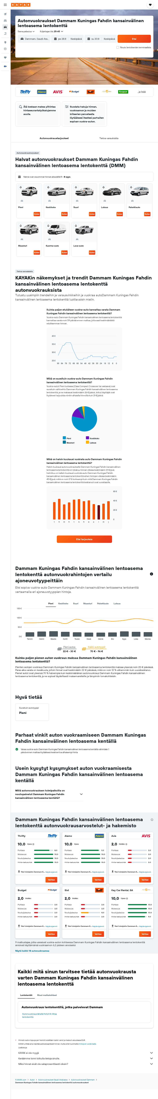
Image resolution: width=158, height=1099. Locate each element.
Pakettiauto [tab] (103, 603)
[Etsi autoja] (5, 27)
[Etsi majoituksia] (5, 21)
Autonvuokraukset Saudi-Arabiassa (52, 1080)
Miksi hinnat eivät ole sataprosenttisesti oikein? (43, 1063)
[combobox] (26, 31)
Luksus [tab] (117, 603)
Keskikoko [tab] (63, 603)
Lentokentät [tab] (26, 995)
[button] (5, 4)
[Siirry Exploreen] (5, 42)
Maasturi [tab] (87, 603)
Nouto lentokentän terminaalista (135, 47)
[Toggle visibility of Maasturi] (68, 442)
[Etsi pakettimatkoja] (5, 33)
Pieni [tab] (50, 603)
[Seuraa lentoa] (5, 49)
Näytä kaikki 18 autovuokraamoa (32, 950)
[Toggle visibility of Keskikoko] (92, 438)
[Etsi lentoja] (5, 14)
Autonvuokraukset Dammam (83, 1080)
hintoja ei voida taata (87, 1044)
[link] (84, 539)
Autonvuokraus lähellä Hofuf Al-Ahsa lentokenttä (39, 1015)
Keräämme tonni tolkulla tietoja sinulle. (39, 1058)
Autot (32, 1080)
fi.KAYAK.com (20, 1080)
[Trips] (5, 57)
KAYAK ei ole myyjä (28, 1052)
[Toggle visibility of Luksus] (91, 442)
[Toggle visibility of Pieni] (67, 438)
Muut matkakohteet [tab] (47, 995)
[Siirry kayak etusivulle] (20, 5)
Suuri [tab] (75, 603)
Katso (36, 214)
